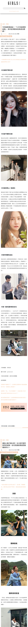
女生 (10, 36)
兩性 (7, 24)
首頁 (3, 24)
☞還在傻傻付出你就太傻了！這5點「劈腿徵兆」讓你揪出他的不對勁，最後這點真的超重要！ (13, 487)
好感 (16, 452)
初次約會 (11, 452)
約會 (2, 36)
